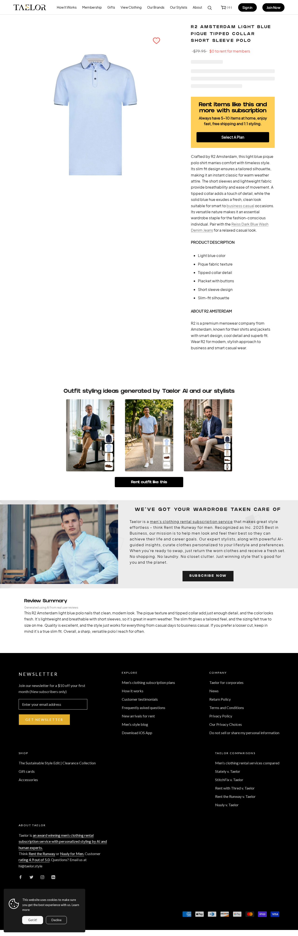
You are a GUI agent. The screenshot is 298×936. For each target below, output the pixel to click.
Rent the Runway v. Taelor (235, 796)
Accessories (28, 779)
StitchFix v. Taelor (229, 779)
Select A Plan (232, 137)
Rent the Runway (42, 853)
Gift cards (27, 771)
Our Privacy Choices (225, 724)
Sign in (247, 7)
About (197, 7)
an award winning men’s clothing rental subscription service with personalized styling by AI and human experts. (63, 841)
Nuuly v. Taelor (227, 805)
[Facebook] (20, 877)
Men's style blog (135, 724)
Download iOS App (137, 732)
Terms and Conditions (226, 707)
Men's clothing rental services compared (247, 763)
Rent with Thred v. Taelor (235, 788)
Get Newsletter (44, 720)
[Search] (210, 7)
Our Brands (155, 7)
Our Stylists (178, 7)
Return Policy (220, 699)
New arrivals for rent (138, 716)
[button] (156, 40)
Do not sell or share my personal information (244, 732)
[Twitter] (31, 877)
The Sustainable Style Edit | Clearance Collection (57, 763)
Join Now (273, 7)
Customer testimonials (140, 699)
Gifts (111, 7)
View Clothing (131, 7)
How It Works (67, 7)
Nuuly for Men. (72, 853)
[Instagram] (42, 877)
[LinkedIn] (53, 877)
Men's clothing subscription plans (148, 682)
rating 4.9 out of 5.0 (34, 859)
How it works (132, 691)
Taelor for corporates (226, 682)
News (214, 691)
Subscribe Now (208, 576)
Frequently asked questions (143, 707)
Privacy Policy (220, 716)
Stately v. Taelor (227, 771)
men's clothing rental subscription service (191, 521)
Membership (92, 7)
